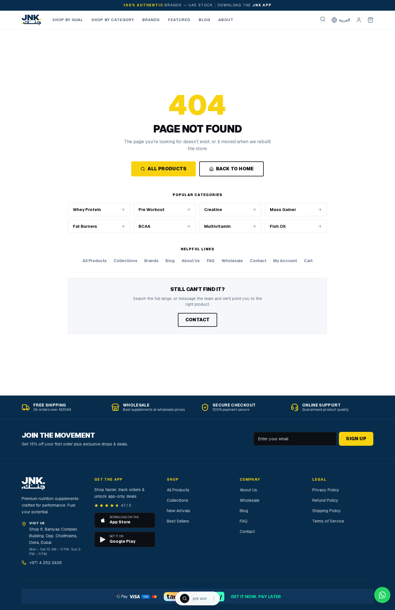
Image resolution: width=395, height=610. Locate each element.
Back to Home (235, 169)
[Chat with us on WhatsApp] (382, 595)
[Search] (323, 19)
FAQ (211, 260)
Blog (204, 19)
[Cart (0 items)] (370, 20)
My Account (285, 260)
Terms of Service (328, 521)
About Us (191, 260)
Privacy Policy (325, 490)
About (225, 19)
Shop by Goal (67, 19)
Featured (179, 19)
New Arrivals (178, 510)
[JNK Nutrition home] (31, 20)
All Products (167, 169)
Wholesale (232, 260)
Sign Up (356, 439)
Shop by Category (112, 19)
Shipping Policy (326, 510)
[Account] (359, 20)
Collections (125, 260)
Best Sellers (178, 521)
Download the (245, 5)
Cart (308, 260)
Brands (151, 19)
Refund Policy (325, 500)
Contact (258, 260)
